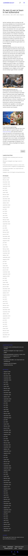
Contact (20, 548)
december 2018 (6, 309)
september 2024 (6, 205)
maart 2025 (5, 192)
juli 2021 (5, 261)
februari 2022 (6, 249)
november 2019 (6, 290)
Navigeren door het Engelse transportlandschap (14, 172)
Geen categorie (20, 14)
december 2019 (6, 288)
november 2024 (6, 200)
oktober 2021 (6, 255)
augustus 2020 (6, 276)
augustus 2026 (6, 177)
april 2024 (5, 215)
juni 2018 (5, 322)
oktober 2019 (6, 292)
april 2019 (5, 301)
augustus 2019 (6, 295)
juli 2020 (5, 278)
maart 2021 (5, 265)
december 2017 (6, 334)
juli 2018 (5, 320)
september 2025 (6, 186)
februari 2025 (6, 194)
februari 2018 (6, 330)
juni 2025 (5, 188)
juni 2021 (5, 263)
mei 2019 (5, 299)
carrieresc (7, 14)
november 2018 (6, 311)
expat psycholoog (7, 131)
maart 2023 (5, 230)
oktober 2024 (6, 203)
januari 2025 (5, 196)
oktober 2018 (6, 313)
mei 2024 (5, 213)
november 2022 (6, 238)
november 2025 (6, 184)
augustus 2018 (6, 318)
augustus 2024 (6, 207)
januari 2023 (5, 234)
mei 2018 (5, 324)
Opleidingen (10, 546)
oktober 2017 (6, 336)
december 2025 (6, 182)
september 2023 (6, 223)
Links (15, 548)
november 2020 (6, 272)
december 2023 (6, 221)
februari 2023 (6, 232)
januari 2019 (5, 307)
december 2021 (6, 251)
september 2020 (6, 274)
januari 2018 (5, 332)
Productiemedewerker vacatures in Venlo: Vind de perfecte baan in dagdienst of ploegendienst (14, 356)
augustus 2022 (6, 240)
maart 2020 (5, 282)
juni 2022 (5, 244)
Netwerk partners (8, 548)
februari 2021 (6, 267)
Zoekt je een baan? (19, 546)
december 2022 (6, 236)
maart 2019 (5, 303)
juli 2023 (5, 226)
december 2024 (6, 198)
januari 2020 (5, 286)
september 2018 (6, 316)
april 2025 (5, 190)
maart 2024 (5, 217)
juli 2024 (5, 209)
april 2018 (5, 326)
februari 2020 (6, 284)
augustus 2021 (6, 259)
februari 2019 (6, 305)
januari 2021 (5, 270)
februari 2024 (6, 219)
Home (4, 546)
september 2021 (6, 257)
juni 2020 (5, 280)
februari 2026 (6, 179)
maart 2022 (5, 246)
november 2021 (6, 253)
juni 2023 (5, 228)
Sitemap (14, 554)
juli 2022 (5, 242)
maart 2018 (5, 328)
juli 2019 (5, 297)
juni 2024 (5, 211)
